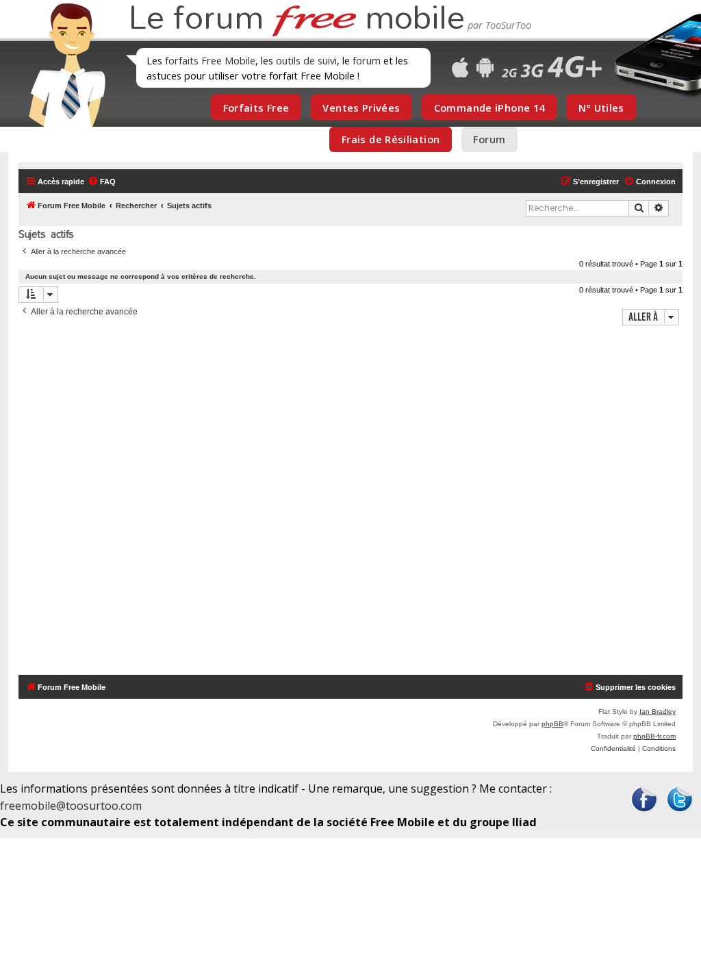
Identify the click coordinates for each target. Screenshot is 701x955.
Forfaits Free (256, 107)
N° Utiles (601, 107)
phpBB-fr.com (654, 736)
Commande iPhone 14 (489, 107)
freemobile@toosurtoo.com (71, 805)
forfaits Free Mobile (210, 60)
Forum (489, 139)
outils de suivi (306, 60)
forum (367, 60)
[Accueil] (63, 65)
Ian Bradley (657, 711)
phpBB (552, 724)
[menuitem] (102, 181)
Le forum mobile (296, 19)
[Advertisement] (350, 502)
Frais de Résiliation (390, 139)
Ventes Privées (361, 107)
